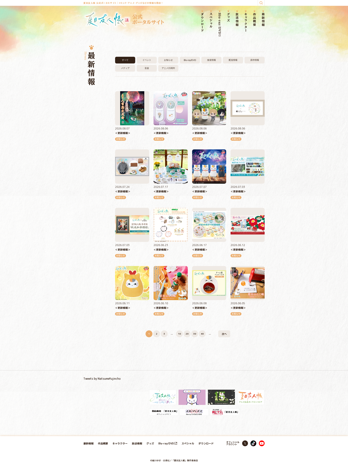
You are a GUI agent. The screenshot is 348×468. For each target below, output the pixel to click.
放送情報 (237, 20)
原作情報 (254, 60)
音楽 (147, 68)
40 (202, 333)
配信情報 (233, 60)
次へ (224, 334)
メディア (125, 68)
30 (194, 333)
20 (187, 333)
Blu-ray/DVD (219, 23)
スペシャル (211, 20)
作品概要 (254, 20)
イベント (146, 60)
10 (179, 333)
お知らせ (168, 60)
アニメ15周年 (168, 68)
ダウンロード (202, 22)
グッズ (228, 17)
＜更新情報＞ (122, 133)
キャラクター (245, 22)
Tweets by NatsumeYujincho (102, 379)
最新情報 (263, 20)
